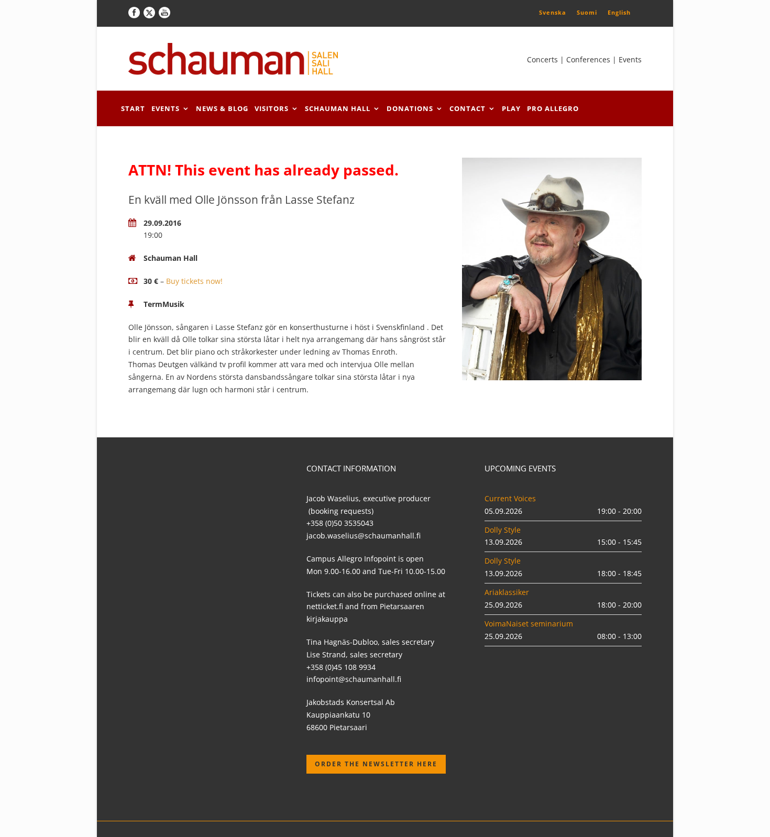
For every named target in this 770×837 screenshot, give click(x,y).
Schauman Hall (337, 108)
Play (511, 108)
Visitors (272, 108)
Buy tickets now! (194, 281)
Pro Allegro (553, 108)
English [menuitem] (619, 12)
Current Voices (510, 498)
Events (165, 108)
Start (133, 108)
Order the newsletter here (376, 763)
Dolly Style (503, 530)
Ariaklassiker (507, 592)
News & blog (222, 108)
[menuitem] (552, 12)
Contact (467, 108)
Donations (410, 108)
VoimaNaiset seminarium (529, 624)
